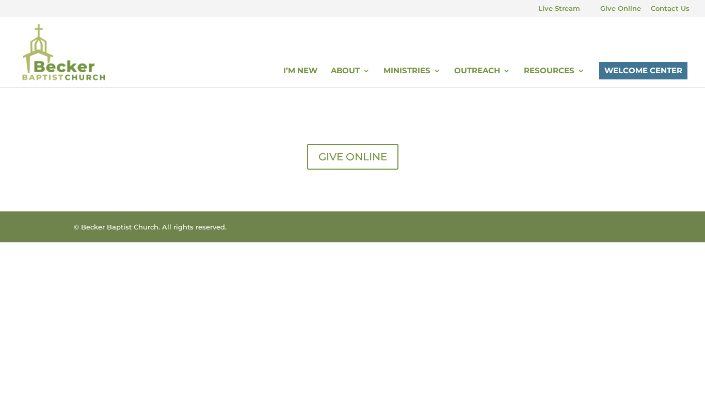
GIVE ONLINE (352, 157)
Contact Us (670, 8)
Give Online (620, 8)
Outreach (477, 71)
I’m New (300, 71)
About (345, 71)
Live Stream (559, 8)
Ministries (406, 71)
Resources (549, 71)
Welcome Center (643, 70)
